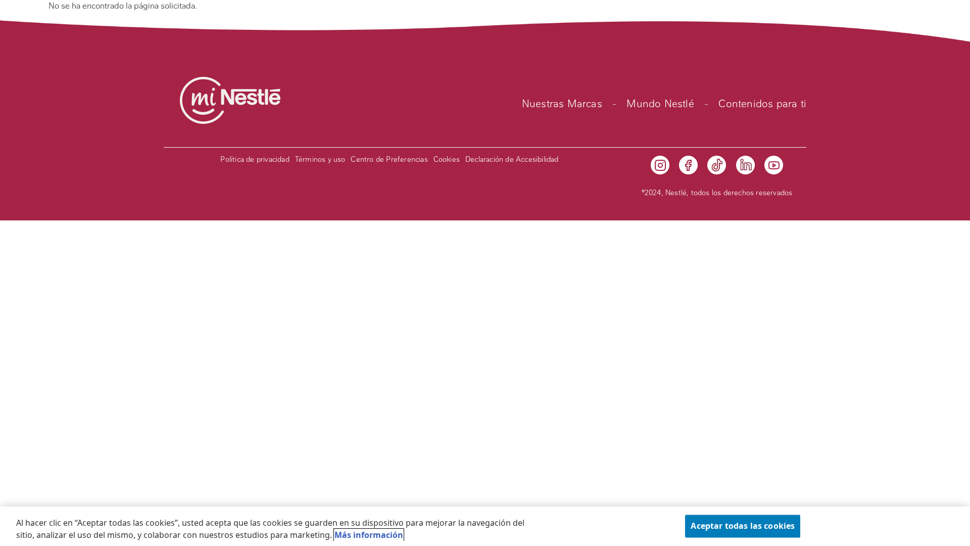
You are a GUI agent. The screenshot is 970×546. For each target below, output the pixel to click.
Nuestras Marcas (562, 103)
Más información (368, 534)
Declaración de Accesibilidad (512, 159)
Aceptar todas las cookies (743, 525)
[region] (485, 526)
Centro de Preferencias (389, 159)
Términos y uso (320, 159)
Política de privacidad (254, 159)
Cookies (446, 159)
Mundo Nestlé (660, 103)
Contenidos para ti (762, 103)
